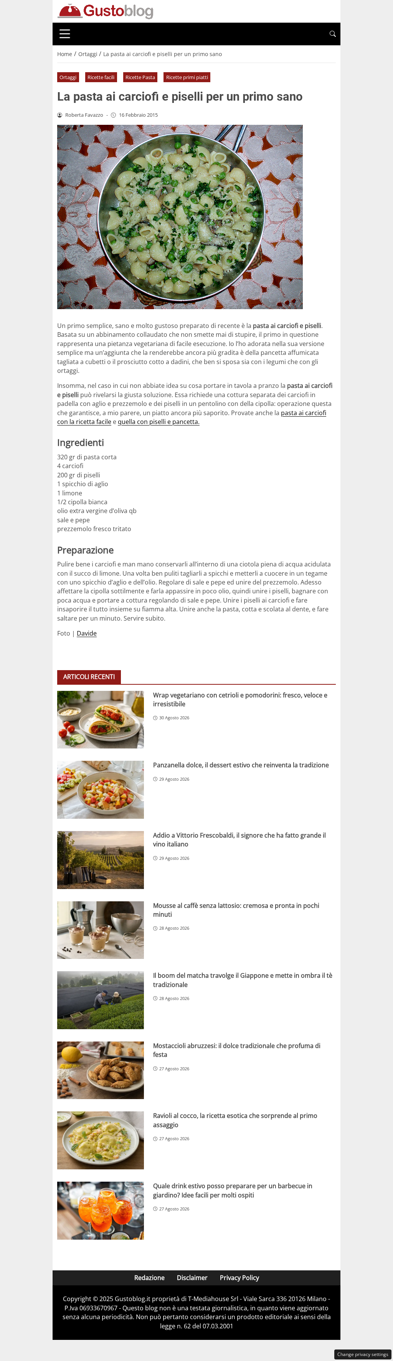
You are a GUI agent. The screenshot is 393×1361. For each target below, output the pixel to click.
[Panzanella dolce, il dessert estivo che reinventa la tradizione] (100, 790)
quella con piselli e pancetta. (159, 421)
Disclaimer (192, 1277)
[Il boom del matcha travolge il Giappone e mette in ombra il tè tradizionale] (100, 1000)
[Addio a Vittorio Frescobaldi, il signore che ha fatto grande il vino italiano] (100, 860)
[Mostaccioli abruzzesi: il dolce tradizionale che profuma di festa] (100, 1070)
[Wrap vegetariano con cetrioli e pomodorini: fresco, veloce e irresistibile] (100, 720)
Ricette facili (101, 77)
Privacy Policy (239, 1277)
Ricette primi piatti (187, 77)
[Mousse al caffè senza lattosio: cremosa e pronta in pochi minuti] (100, 930)
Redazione (149, 1277)
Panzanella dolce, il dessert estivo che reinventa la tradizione (241, 765)
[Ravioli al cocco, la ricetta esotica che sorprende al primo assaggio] (100, 1140)
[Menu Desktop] (65, 34)
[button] (333, 34)
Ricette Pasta (140, 77)
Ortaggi (67, 77)
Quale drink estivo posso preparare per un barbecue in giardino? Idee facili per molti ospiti (232, 1190)
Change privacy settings (362, 1354)
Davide (87, 633)
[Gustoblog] (105, 11)
